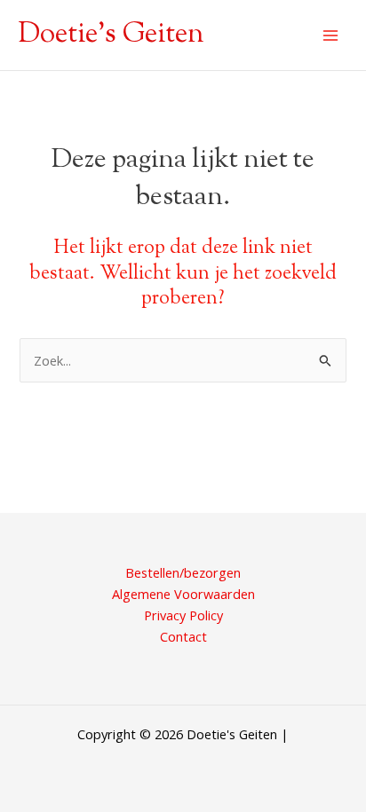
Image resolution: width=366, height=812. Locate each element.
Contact (183, 636)
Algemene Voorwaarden (183, 594)
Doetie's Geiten (111, 34)
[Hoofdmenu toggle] (330, 34)
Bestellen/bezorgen (183, 572)
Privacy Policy (183, 615)
